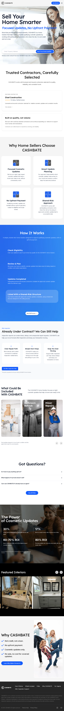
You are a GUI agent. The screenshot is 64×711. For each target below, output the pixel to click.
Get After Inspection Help (10, 368)
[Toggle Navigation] (62, 3)
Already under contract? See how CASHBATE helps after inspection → (20, 55)
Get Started (56, 3)
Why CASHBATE (47, 686)
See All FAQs (32, 493)
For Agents (58, 686)
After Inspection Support (22, 689)
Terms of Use (25, 707)
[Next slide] (61, 443)
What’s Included (29, 686)
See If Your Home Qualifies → (45, 51)
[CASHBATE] (7, 3)
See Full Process (31, 313)
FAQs (38, 686)
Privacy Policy (33, 707)
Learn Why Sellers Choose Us (12, 663)
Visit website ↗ (8, 107)
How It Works (19, 686)
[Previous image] (56, 572)
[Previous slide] (56, 443)
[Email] (61, 707)
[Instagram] (57, 707)
